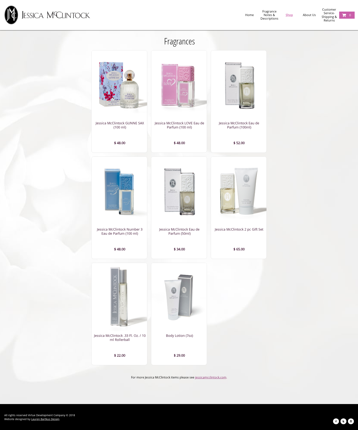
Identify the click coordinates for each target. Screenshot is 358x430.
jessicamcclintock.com (210, 377)
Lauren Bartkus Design (45, 419)
